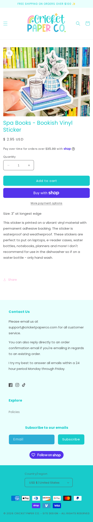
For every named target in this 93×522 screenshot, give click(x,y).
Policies (14, 412)
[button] (5, 23)
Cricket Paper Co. (27, 513)
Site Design (50, 513)
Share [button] (12, 280)
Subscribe (71, 439)
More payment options (47, 203)
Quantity (9, 157)
